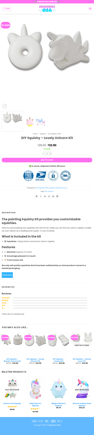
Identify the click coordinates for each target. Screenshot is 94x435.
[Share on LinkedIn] (57, 197)
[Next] (88, 64)
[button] (7, 9)
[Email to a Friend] (49, 197)
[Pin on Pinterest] (53, 197)
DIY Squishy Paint (54, 134)
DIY (46, 191)
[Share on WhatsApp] (37, 197)
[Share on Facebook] (41, 197)
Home (35, 134)
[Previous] (6, 64)
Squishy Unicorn (61, 188)
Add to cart (47, 160)
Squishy (43, 134)
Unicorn (51, 191)
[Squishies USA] (47, 8)
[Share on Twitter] (45, 197)
